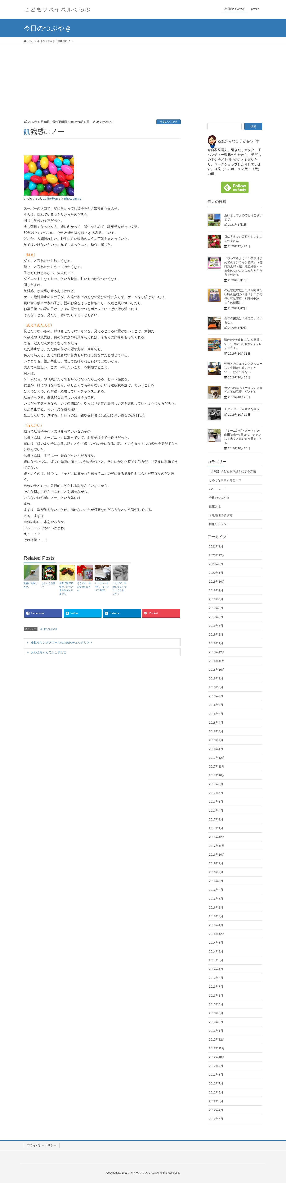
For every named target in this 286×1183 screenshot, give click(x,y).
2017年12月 (217, 757)
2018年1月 (216, 749)
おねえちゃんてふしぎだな (48, 652)
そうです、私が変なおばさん (84, 586)
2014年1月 (216, 969)
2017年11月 (216, 766)
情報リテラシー (219, 524)
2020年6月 (216, 564)
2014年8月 (216, 942)
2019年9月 (216, 590)
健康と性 (215, 506)
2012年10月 (217, 1057)
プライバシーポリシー (41, 1145)
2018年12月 (217, 652)
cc (79, 198)
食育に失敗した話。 (30, 585)
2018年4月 (216, 722)
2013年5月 (216, 995)
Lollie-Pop (50, 198)
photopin (70, 198)
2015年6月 (216, 916)
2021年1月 (216, 546)
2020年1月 (216, 572)
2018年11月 (216, 661)
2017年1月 (216, 828)
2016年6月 (216, 872)
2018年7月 (216, 696)
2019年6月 (216, 608)
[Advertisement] (143, 76)
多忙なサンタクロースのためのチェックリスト (62, 642)
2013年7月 (216, 986)
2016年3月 (216, 898)
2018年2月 (216, 740)
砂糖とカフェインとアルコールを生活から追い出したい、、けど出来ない (243, 367)
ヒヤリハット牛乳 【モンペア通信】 (102, 586)
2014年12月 (217, 934)
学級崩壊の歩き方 (220, 515)
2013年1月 (216, 1030)
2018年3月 (216, 731)
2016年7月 (216, 863)
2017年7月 (216, 793)
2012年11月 (216, 1048)
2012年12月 (217, 1039)
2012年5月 (216, 1101)
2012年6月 (216, 1092)
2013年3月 (216, 1013)
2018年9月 (216, 678)
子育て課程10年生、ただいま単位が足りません (66, 588)
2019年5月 (216, 617)
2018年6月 (216, 704)
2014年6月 (216, 951)
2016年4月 (216, 889)
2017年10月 (217, 775)
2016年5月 (216, 881)
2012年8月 (216, 1074)
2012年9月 (216, 1066)
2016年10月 (217, 854)
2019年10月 (217, 581)
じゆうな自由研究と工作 (225, 480)
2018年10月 (217, 669)
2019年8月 (216, 599)
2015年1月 (216, 925)
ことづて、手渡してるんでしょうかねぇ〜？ (119, 588)
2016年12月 (217, 837)
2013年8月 (216, 977)
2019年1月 (216, 643)
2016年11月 (216, 845)
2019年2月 (216, 634)
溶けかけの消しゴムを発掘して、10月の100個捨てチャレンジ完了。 (243, 344)
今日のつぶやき (168, 121)
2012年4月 (216, 1110)
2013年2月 (216, 1022)
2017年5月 (216, 801)
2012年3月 (216, 1118)
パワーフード (218, 489)
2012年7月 (216, 1083)
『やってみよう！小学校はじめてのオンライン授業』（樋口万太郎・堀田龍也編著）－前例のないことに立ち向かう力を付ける (243, 266)
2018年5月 (216, 713)
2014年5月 (216, 960)
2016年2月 (216, 907)
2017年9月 (216, 784)
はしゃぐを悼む (48, 585)
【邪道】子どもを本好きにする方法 (232, 471)
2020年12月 (217, 555)
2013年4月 (216, 1004)
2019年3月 (216, 625)
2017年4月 (216, 810)
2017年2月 (216, 819)
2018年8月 (216, 687)
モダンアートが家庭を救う (241, 409)
